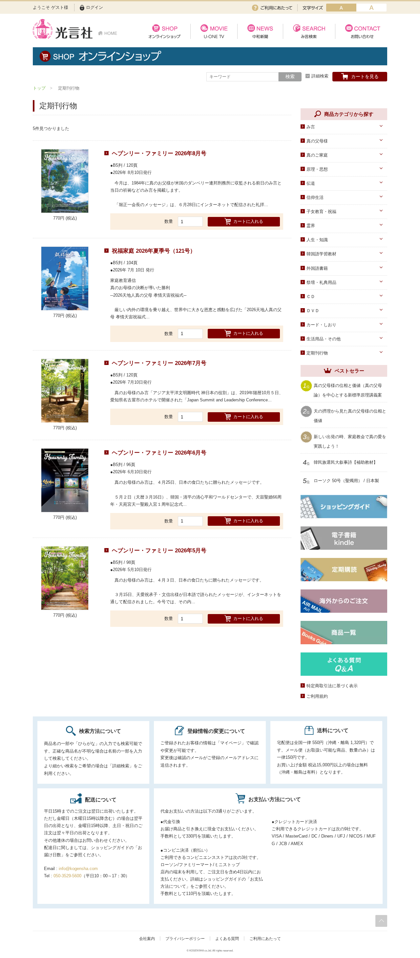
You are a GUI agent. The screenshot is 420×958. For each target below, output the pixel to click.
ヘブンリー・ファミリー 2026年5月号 (159, 550)
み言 (310, 126)
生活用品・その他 (323, 338)
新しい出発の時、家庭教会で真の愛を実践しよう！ (350, 441)
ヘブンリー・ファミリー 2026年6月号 (159, 453)
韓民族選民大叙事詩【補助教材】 (346, 462)
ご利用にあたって (272, 8)
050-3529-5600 (67, 875)
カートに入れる (248, 221)
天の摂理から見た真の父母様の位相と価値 (350, 415)
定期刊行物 (317, 353)
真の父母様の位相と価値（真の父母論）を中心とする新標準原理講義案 (348, 389)
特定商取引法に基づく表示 (332, 685)
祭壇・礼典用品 (321, 282)
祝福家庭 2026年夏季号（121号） (154, 251)
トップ (39, 88)
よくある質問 (227, 938)
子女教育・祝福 (321, 211)
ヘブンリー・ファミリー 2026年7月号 (159, 363)
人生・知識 (317, 239)
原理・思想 (317, 169)
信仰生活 (315, 197)
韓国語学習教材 (321, 253)
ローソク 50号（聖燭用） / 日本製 (346, 480)
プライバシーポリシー (185, 938)
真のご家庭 (317, 155)
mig (371, 7)
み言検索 (309, 31)
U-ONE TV (213, 31)
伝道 (310, 183)
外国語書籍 (317, 268)
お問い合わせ (361, 31)
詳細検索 (319, 76)
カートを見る (365, 76)
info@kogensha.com (78, 868)
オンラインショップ (164, 31)
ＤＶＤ (312, 310)
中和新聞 (260, 31)
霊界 (310, 225)
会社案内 (147, 938)
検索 (290, 76)
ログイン (94, 7)
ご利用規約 (317, 696)
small (341, 7)
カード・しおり (321, 324)
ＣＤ (310, 296)
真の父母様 (317, 140)
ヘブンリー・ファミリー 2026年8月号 (159, 153)
